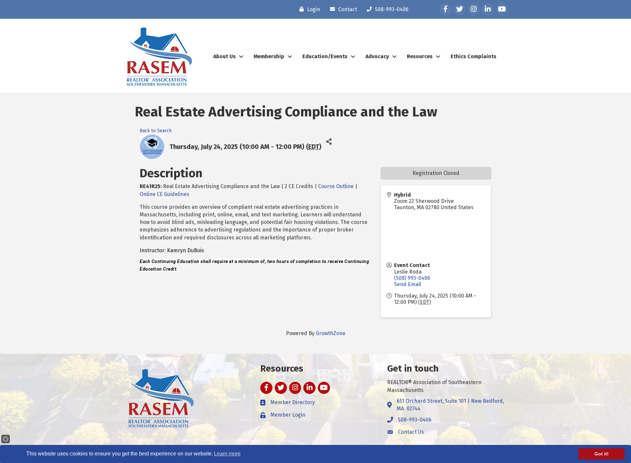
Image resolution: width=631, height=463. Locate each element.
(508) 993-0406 (412, 278)
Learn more (227, 453)
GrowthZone (330, 333)
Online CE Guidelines (164, 194)
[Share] (328, 141)
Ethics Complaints (473, 56)
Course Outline (336, 186)
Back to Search (156, 131)
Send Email (407, 284)
